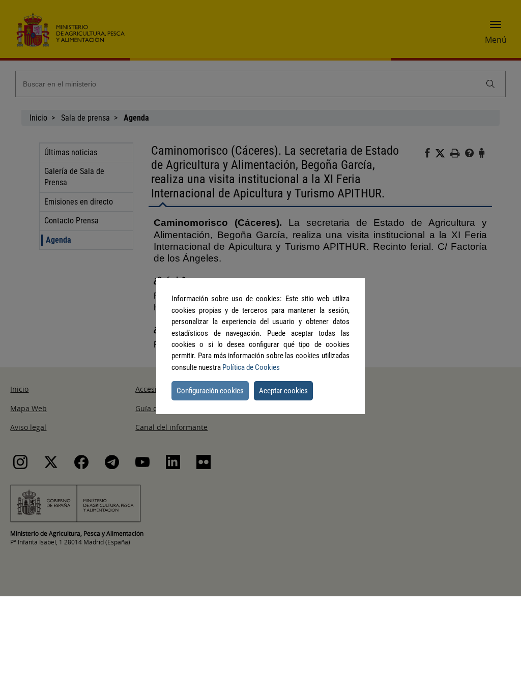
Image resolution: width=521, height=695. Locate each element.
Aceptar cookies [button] (283, 390)
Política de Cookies (251, 367)
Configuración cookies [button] (210, 390)
